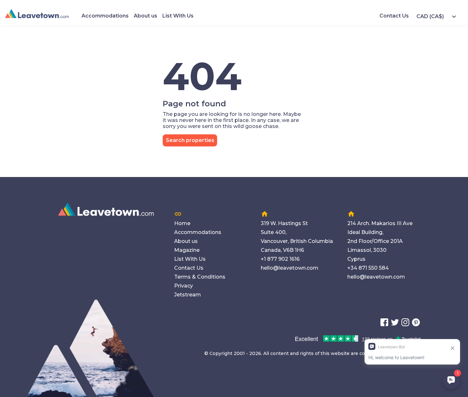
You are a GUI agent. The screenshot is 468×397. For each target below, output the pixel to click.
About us (145, 16)
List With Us (178, 16)
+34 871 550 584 (368, 268)
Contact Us (394, 16)
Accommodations (105, 16)
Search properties (190, 140)
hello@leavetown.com (289, 268)
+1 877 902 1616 (280, 259)
